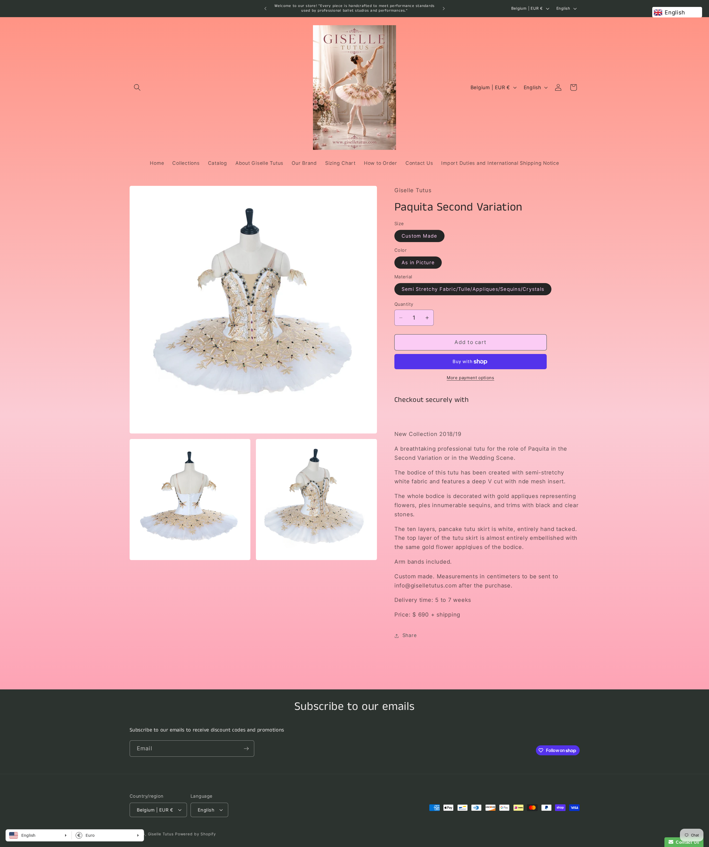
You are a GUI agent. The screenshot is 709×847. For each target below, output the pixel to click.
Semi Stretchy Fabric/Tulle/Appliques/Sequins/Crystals (473, 289)
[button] (137, 87)
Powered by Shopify (195, 834)
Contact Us (686, 842)
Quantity (403, 304)
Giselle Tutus (161, 834)
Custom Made (419, 236)
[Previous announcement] (265, 8)
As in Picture (418, 262)
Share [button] (409, 635)
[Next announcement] (444, 8)
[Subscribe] (246, 748)
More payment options (470, 377)
